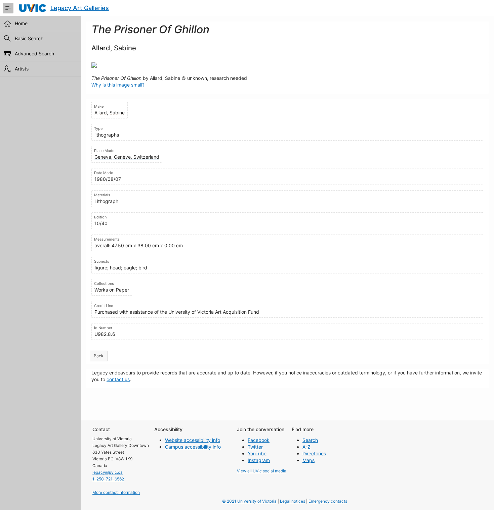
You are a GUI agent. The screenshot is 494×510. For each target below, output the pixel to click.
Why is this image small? (118, 85)
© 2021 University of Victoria (249, 501)
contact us (118, 379)
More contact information (116, 492)
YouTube (257, 453)
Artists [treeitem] (22, 68)
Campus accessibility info (193, 447)
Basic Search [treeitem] (29, 38)
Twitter (255, 447)
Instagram (259, 460)
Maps (308, 460)
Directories (314, 453)
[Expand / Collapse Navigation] (8, 8)
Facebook (259, 440)
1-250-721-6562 (108, 478)
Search (310, 440)
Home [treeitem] (21, 23)
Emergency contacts (327, 501)
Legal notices (292, 501)
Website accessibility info (192, 440)
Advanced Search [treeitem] (34, 53)
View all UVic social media (261, 470)
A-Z (306, 447)
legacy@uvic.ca (107, 472)
